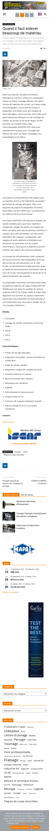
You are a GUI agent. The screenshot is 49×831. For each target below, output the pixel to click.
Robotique (28, 784)
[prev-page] (4, 537)
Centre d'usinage (15, 735)
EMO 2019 (33, 744)
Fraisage (17, 452)
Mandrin (7, 793)
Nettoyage (17, 784)
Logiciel (38, 788)
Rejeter (36, 827)
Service (29, 789)
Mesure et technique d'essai (21, 780)
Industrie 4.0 (11, 768)
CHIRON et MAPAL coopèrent (38, 482)
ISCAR (25, 452)
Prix (23, 731)
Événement (32, 793)
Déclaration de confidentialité (30, 823)
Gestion (8, 739)
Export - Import (10, 748)
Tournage (11, 743)
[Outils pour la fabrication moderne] (9, 528)
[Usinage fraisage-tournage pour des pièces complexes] (9, 516)
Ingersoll (25, 768)
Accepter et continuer (20, 827)
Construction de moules (12, 756)
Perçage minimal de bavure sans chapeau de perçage (13, 483)
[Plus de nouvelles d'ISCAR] (24, 433)
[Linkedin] (5, 54)
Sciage (24, 793)
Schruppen (21, 789)
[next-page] (8, 537)
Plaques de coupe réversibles (14, 455)
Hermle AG (39, 760)
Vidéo (17, 797)
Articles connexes (11, 495)
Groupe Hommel (12, 764)
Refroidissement (18, 773)
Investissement (37, 769)
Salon (29, 760)
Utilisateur (11, 731)
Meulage (9, 788)
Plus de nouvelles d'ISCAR (24, 443)
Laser (28, 773)
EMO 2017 (24, 744)
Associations (9, 797)
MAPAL (8, 777)
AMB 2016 (30, 727)
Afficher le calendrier (11, 592)
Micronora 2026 (17, 579)
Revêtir (32, 735)
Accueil (5, 20)
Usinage (17, 793)
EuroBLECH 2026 (18, 587)
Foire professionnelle (17, 752)
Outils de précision (16, 20)
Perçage (19, 739)
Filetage (23, 761)
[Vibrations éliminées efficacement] (9, 504)
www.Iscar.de (8, 422)
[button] (4, 14)
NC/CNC (7, 785)
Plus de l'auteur (27, 495)
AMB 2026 (15, 572)
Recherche (28, 756)
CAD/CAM (31, 740)
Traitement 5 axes (15, 726)
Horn (25, 764)
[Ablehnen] (46, 820)
